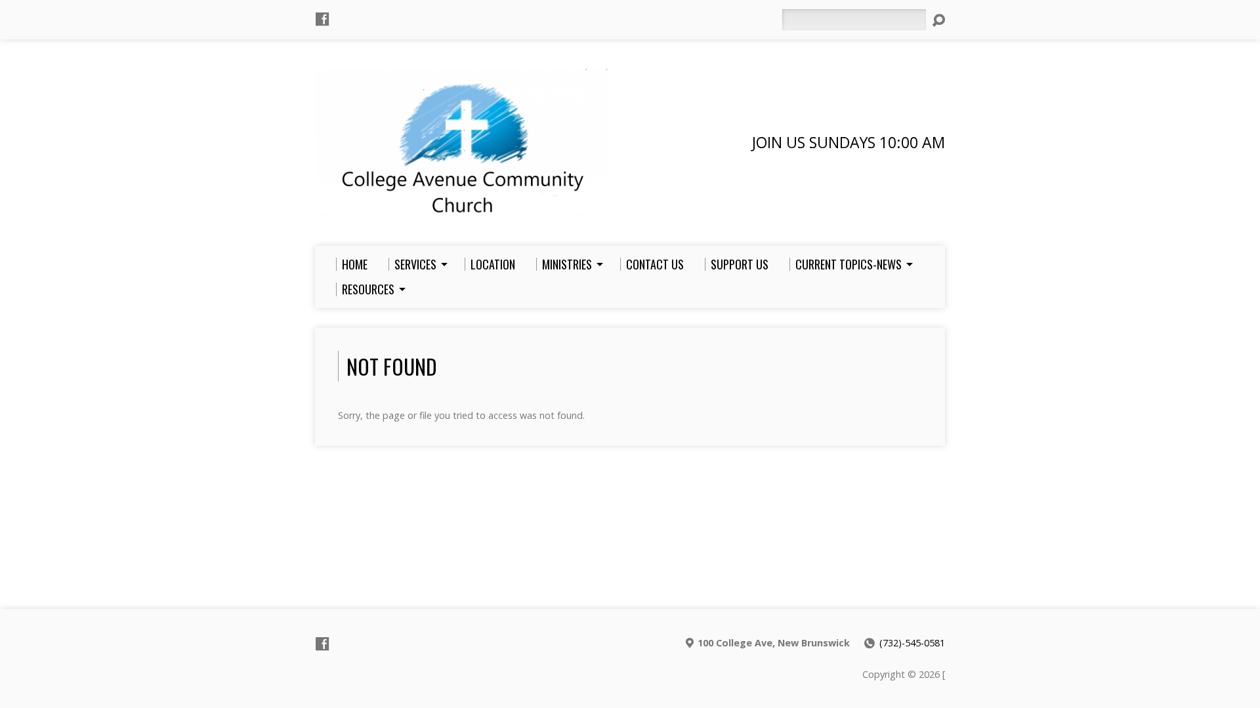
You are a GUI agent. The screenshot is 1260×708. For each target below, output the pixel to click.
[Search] (938, 20)
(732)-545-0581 (912, 643)
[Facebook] (322, 19)
